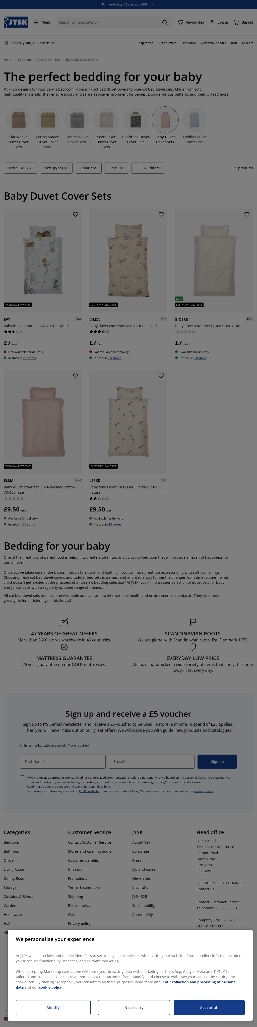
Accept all (209, 1007)
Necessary (134, 1007)
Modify (53, 1007)
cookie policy (50, 987)
